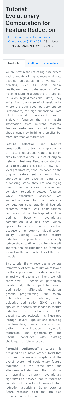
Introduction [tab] (14, 63)
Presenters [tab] (51, 63)
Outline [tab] (33, 63)
